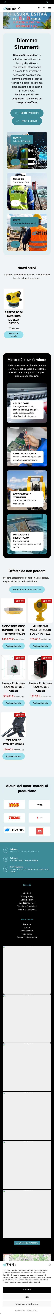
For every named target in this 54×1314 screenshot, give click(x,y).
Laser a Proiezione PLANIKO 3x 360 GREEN (13, 687)
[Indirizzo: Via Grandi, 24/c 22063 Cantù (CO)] (5, 2)
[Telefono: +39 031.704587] (47, 2)
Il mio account (27, 930)
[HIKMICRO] (39, 818)
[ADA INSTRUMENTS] (39, 831)
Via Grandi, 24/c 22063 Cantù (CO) (24, 851)
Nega (27, 1297)
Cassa (27, 927)
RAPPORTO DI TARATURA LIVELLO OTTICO (14, 318)
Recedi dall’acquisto (27, 909)
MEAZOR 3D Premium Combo (13, 742)
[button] (50, 1264)
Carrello (27, 924)
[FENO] (14, 804)
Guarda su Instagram (28, 1243)
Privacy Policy (32, 1310)
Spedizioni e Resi (27, 903)
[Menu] (49, 8)
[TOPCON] (14, 830)
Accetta (27, 1289)
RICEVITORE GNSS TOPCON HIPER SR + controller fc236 (13, 630)
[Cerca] (19, 8)
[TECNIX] (14, 818)
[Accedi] (39, 8)
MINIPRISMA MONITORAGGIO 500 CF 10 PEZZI (40, 630)
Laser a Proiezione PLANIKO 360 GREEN (40, 687)
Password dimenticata (27, 937)
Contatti (27, 893)
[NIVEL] (39, 804)
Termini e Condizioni (27, 906)
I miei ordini (26, 934)
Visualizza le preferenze (27, 1304)
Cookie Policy (20, 1310)
